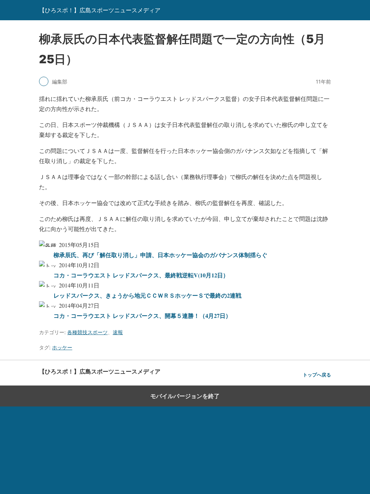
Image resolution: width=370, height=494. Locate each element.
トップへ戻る (317, 375)
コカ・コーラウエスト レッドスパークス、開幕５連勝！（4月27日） (142, 315)
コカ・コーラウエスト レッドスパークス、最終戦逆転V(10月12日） (141, 275)
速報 (118, 332)
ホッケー (62, 347)
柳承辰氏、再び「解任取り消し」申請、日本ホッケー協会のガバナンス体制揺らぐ (160, 255)
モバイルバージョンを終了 (185, 396)
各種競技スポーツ (87, 332)
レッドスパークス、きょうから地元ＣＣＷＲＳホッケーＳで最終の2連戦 (147, 295)
